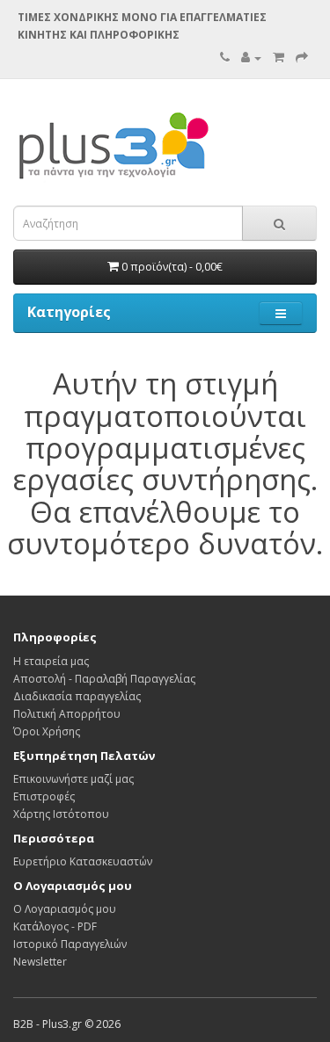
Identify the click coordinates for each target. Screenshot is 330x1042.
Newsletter (40, 961)
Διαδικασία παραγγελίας (77, 696)
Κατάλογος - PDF (55, 926)
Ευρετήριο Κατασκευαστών (82, 861)
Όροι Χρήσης (46, 731)
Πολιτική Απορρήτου (67, 713)
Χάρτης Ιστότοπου (61, 814)
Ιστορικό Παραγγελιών (70, 944)
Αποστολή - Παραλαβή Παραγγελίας (104, 678)
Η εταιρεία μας (51, 661)
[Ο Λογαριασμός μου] (251, 57)
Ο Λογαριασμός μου (64, 908)
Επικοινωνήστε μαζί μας (73, 778)
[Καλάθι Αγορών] (278, 57)
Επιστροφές (44, 796)
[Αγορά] (302, 57)
